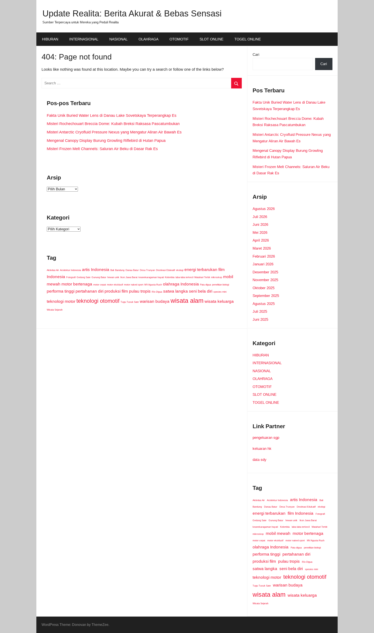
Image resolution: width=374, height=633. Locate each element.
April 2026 (261, 240)
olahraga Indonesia (181, 284)
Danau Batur (132, 270)
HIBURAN (50, 39)
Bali (112, 270)
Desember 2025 (265, 272)
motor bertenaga (76, 284)
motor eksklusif (115, 284)
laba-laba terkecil (184, 277)
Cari (256, 55)
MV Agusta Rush (153, 284)
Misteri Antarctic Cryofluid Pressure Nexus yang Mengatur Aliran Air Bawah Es (114, 132)
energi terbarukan (200, 269)
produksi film (116, 291)
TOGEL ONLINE (247, 39)
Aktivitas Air (53, 270)
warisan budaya (154, 301)
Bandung (119, 270)
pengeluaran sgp (266, 438)
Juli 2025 (260, 311)
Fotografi (71, 277)
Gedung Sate (83, 277)
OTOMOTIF (179, 39)
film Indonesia (300, 513)
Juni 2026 (260, 225)
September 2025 (266, 296)
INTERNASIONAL (83, 39)
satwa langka (175, 291)
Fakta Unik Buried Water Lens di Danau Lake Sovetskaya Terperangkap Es (111, 115)
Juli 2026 (260, 217)
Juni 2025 (260, 319)
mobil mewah (278, 533)
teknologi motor (61, 301)
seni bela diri (200, 291)
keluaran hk (262, 449)
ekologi (179, 270)
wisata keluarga (219, 301)
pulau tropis (140, 291)
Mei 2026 (260, 233)
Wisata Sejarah (55, 309)
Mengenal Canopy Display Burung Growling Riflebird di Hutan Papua (106, 140)
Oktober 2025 (263, 288)
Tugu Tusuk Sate (130, 302)
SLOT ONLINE (211, 39)
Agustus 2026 (264, 209)
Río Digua (157, 291)
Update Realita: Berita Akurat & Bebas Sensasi (132, 13)
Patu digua (205, 284)
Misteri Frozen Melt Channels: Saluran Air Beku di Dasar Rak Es (102, 149)
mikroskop (216, 277)
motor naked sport (133, 284)
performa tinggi (60, 291)
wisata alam (187, 300)
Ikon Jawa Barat (128, 277)
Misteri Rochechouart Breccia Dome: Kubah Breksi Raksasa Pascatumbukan (113, 124)
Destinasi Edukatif (165, 270)
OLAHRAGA (148, 39)
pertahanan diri (89, 291)
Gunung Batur (99, 277)
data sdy (259, 460)
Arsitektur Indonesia (70, 270)
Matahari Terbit (202, 277)
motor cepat (99, 284)
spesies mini (219, 291)
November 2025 (265, 280)
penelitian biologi (220, 284)
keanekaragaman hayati (151, 277)
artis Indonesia (95, 269)
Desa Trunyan (147, 270)
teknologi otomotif (97, 301)
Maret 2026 (262, 248)
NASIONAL (118, 39)
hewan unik (113, 277)
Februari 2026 (264, 256)
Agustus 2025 (264, 304)
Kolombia (169, 277)
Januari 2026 (263, 264)
